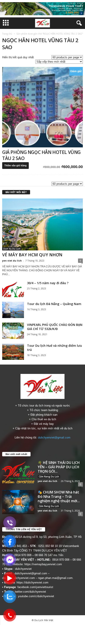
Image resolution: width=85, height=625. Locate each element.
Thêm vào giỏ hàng (15, 165)
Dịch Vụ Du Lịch (11, 248)
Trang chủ (7, 33)
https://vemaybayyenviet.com (43, 564)
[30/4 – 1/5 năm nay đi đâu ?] (13, 289)
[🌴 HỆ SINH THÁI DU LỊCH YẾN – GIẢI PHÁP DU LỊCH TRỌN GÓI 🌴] (18, 472)
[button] (78, 23)
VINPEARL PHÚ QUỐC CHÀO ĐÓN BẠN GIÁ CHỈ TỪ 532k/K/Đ (54, 327)
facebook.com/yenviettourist (35, 587)
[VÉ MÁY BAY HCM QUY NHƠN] (42, 224)
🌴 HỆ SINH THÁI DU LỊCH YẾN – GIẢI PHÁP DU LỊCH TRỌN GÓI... (59, 467)
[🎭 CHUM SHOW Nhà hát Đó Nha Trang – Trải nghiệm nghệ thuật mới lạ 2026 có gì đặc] (18, 502)
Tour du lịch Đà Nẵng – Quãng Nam (54, 304)
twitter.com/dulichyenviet (30, 591)
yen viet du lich (12, 260)
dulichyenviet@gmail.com (54, 437)
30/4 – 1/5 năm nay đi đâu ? (47, 283)
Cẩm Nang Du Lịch (49, 476)
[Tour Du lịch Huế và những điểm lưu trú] (13, 351)
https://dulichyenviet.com (32, 582)
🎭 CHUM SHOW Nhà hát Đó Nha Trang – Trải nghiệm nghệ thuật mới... (59, 496)
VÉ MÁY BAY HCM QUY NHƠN (32, 255)
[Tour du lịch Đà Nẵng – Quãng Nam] (13, 310)
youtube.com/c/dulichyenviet (36, 596)
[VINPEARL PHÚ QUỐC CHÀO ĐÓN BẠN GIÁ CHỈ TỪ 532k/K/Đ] (13, 331)
